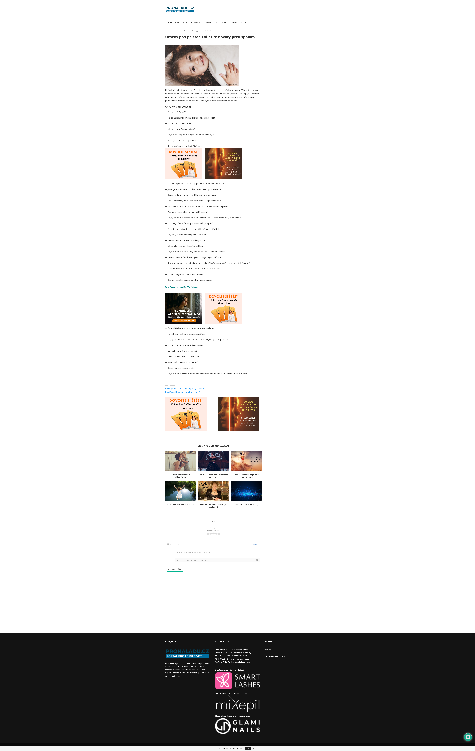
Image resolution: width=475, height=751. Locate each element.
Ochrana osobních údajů (275, 656)
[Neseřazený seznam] (195, 560)
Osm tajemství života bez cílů (180, 504)
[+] (212, 560)
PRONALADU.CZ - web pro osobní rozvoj (231, 649)
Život (185, 23)
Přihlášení (255, 544)
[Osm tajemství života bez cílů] (180, 491)
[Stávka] (188, 560)
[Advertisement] (265, 9)
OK (248, 748)
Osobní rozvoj (173, 23)
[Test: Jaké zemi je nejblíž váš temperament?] (246, 461)
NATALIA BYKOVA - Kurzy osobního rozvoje (232, 662)
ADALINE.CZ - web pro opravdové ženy (231, 656)
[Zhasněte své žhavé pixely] (246, 491)
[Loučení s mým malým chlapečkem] (180, 461)
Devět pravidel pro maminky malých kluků (184, 388)
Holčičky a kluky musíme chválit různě (182, 392)
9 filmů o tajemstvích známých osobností (213, 505)
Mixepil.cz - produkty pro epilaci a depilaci (231, 693)
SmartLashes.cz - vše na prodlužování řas (231, 670)
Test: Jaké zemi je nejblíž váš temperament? (246, 475)
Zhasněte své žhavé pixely (246, 504)
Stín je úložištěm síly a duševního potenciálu (213, 475)
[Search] (308, 22)
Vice (254, 748)
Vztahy (208, 23)
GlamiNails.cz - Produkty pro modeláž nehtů (232, 716)
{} (208, 560)
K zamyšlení (196, 23)
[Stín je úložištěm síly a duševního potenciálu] (213, 461)
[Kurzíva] (181, 560)
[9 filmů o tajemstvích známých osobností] (213, 491)
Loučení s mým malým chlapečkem (180, 475)
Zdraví (225, 23)
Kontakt (268, 649)
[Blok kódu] (202, 560)
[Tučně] (177, 560)
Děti (216, 23)
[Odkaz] (205, 560)
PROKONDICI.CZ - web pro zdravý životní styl (233, 653)
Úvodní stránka (171, 31)
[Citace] (198, 560)
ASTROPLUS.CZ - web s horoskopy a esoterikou (234, 659)
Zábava (234, 23)
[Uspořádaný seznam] (191, 560)
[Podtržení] (184, 560)
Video (243, 23)
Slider (184, 31)
